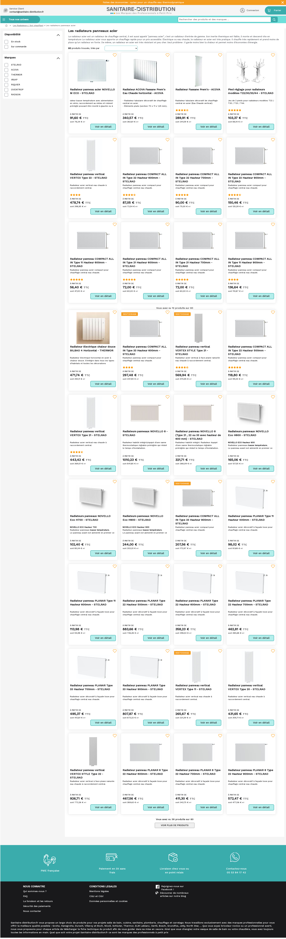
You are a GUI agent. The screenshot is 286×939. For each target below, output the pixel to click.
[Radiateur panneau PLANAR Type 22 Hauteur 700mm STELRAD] (251, 582)
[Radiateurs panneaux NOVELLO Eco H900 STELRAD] (145, 497)
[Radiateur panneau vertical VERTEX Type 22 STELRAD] (93, 155)
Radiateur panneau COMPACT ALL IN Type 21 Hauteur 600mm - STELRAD (145, 262)
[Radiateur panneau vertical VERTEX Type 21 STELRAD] (93, 412)
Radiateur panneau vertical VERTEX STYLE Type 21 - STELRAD (192, 350)
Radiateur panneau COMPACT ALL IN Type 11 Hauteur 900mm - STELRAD (250, 262)
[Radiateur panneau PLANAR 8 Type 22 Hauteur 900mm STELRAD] (251, 751)
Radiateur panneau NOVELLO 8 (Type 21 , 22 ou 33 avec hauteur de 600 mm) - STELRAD (198, 435)
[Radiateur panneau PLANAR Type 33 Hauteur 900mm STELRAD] (145, 667)
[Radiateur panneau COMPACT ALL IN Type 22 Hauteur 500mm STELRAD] (251, 328)
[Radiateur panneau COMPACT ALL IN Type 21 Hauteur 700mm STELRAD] (198, 240)
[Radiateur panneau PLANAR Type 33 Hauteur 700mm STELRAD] (93, 667)
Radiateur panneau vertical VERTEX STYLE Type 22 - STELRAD (87, 773)
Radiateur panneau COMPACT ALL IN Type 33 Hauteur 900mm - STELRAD (197, 519)
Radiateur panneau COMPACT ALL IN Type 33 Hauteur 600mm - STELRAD (145, 350)
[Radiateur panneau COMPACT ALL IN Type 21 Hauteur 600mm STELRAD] (145, 240)
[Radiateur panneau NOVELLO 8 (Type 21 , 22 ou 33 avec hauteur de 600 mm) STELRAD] (198, 412)
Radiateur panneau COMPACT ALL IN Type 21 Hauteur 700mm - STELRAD (197, 262)
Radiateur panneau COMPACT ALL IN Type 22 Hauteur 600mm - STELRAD (145, 178)
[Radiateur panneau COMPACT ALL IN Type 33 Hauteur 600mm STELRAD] (145, 328)
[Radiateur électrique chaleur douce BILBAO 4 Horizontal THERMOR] (93, 328)
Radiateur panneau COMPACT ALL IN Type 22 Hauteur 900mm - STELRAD (250, 178)
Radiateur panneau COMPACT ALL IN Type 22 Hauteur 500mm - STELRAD (250, 350)
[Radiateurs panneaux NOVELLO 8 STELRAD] (145, 412)
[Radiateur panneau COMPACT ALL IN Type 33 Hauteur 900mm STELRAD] (198, 497)
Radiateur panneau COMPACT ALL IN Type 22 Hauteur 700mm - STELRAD (197, 178)
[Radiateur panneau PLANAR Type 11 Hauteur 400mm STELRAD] (251, 497)
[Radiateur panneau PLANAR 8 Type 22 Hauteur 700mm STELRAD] (198, 751)
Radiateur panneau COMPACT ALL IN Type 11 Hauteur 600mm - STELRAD (92, 262)
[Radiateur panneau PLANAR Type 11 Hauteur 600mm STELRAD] (93, 582)
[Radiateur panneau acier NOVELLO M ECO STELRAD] (93, 71)
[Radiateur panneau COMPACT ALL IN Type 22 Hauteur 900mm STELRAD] (251, 155)
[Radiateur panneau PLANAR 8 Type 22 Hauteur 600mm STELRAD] (145, 751)
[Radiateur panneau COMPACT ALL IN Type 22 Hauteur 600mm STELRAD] (145, 155)
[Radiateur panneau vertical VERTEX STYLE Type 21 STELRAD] (198, 328)
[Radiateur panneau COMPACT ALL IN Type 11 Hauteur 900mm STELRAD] (251, 240)
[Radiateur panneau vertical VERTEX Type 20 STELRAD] (251, 667)
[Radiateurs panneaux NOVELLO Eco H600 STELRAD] (251, 412)
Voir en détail (103, 126)
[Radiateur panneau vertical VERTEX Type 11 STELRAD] (198, 667)
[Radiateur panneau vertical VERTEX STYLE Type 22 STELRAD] (93, 751)
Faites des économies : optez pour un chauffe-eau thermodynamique (143, 2)
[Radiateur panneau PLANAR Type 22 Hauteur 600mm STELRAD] (198, 582)
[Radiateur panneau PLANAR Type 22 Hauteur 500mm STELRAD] (145, 582)
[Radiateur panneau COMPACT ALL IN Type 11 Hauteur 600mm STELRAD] (93, 240)
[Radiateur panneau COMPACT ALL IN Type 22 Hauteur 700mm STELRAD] (198, 155)
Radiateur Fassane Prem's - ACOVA (197, 89)
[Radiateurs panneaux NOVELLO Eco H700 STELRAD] (93, 497)
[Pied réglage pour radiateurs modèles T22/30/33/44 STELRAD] (251, 70)
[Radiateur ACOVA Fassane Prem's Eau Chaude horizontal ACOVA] (145, 70)
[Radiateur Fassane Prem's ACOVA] (198, 70)
